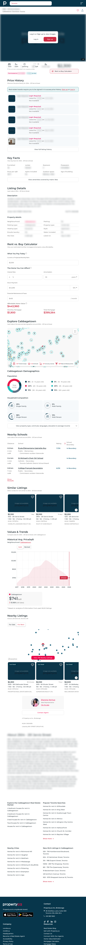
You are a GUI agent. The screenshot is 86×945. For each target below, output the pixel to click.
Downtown (15, 11)
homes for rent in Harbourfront (55, 828)
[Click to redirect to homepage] (4, 3)
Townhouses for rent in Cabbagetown (21, 823)
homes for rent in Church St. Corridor (57, 831)
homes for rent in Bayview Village (56, 834)
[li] (52, 921)
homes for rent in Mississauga (18, 862)
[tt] (45, 921)
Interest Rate (11, 272)
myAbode (18, 909)
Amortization (48, 272)
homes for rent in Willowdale (54, 806)
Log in (36, 39)
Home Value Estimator (52, 939)
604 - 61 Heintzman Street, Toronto (56, 857)
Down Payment (12, 282)
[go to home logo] (12, 904)
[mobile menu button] (83, 3)
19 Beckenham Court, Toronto (54, 871)
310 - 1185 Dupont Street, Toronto (55, 860)
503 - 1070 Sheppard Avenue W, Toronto (58, 877)
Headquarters (8, 934)
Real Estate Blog (50, 928)
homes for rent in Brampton (18, 872)
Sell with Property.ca (51, 931)
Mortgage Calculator (51, 941)
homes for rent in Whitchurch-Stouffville (22, 865)
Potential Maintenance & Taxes (17, 293)
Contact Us (48, 934)
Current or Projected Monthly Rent (18, 257)
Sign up (50, 39)
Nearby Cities (13, 848)
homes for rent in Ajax (15, 875)
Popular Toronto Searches (54, 803)
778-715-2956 (45, 705)
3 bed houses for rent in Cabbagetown (22, 820)
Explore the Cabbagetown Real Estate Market (23, 804)
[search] (31, 3)
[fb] (48, 921)
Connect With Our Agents (54, 936)
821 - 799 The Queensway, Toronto (56, 867)
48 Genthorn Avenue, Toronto (54, 874)
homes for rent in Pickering (18, 868)
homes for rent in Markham (17, 858)
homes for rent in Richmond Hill (19, 851)
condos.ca (6, 928)
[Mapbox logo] (12, 659)
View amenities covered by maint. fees (43, 180)
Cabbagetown (7, 11)
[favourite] (78, 10)
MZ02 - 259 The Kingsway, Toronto (56, 864)
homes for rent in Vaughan (17, 855)
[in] (55, 921)
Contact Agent (43, 713)
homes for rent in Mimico (52, 819)
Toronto (22, 11)
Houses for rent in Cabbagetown (19, 826)
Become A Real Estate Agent (14, 936)
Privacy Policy (8, 941)
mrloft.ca (6, 931)
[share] (82, 10)
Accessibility (7, 939)
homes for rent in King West (54, 810)
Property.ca (7, 909)
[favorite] (32, 497)
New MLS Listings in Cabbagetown (58, 848)
